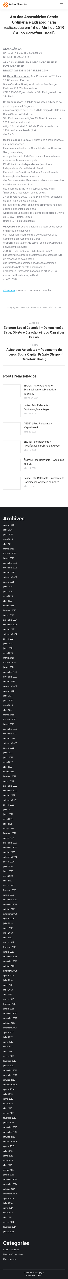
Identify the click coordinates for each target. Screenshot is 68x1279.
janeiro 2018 (8, 1009)
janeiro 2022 (8, 781)
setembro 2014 (10, 1194)
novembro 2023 (10, 677)
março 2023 (8, 715)
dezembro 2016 (10, 1070)
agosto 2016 (8, 1089)
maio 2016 (8, 1103)
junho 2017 (8, 1042)
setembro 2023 (10, 686)
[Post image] (12, 390)
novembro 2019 (10, 904)
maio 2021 (8, 819)
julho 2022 (7, 752)
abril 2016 (7, 1108)
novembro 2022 (10, 734)
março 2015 (8, 1170)
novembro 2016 (10, 1075)
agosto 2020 (8, 862)
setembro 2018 (10, 971)
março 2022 (8, 771)
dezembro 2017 (10, 1013)
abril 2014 (7, 1217)
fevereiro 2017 (9, 1061)
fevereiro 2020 (9, 890)
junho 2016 (8, 1099)
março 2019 (8, 942)
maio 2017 (8, 1047)
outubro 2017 (9, 1023)
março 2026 (8, 549)
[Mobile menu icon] (62, 5)
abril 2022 (7, 767)
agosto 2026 (8, 525)
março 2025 (8, 605)
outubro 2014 (9, 1189)
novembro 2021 (10, 790)
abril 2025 (7, 601)
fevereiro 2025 (9, 610)
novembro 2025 (10, 568)
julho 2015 (7, 1151)
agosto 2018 (8, 975)
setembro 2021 (10, 800)
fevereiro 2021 (9, 833)
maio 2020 (8, 876)
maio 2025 (8, 596)
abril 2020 (7, 881)
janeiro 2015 (8, 1175)
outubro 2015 (9, 1137)
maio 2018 (8, 990)
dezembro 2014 (10, 1179)
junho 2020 (8, 871)
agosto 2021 (8, 805)
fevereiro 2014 (9, 1227)
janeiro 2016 (8, 1122)
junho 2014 (8, 1208)
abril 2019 (7, 937)
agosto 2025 (8, 582)
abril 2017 (7, 1051)
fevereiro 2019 (9, 947)
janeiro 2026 (8, 558)
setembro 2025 (10, 577)
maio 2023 (8, 705)
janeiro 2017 (8, 1065)
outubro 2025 (9, 572)
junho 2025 (8, 591)
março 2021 (8, 828)
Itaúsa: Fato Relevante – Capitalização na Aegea (37, 407)
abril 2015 (7, 1165)
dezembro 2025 (10, 563)
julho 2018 (7, 980)
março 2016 (8, 1113)
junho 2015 (8, 1156)
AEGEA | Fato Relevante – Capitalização (38, 425)
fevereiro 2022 (9, 776)
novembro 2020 (10, 847)
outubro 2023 (9, 681)
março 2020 (8, 885)
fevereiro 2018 (9, 1004)
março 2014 (8, 1222)
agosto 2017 (8, 1032)
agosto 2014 (8, 1198)
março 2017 (8, 1056)
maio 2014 (8, 1213)
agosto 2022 (8, 748)
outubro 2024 (9, 629)
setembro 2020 (10, 857)
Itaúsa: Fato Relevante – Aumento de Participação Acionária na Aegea (44, 480)
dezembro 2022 (10, 729)
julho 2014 (7, 1203)
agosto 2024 (8, 639)
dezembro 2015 (10, 1127)
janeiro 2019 (8, 952)
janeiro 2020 (8, 895)
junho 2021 (8, 814)
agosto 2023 (8, 691)
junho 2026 (8, 534)
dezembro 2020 (10, 843)
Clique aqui (9, 290)
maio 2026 (8, 539)
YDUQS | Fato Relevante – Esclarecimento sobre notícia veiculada (40, 389)
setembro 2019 (10, 914)
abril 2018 (7, 994)
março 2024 (8, 658)
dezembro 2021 (10, 786)
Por (42, 307)
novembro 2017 (10, 1018)
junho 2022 (8, 757)
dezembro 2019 (10, 900)
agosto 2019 (8, 918)
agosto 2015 (8, 1146)
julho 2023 (7, 696)
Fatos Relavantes (11, 1249)
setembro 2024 (10, 634)
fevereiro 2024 (9, 662)
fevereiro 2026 (9, 553)
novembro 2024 (10, 624)
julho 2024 (7, 643)
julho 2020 (7, 866)
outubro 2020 (9, 852)
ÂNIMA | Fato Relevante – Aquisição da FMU (44, 462)
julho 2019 (7, 923)
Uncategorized (9, 1259)
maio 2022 (8, 762)
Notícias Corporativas (26, 307)
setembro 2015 (10, 1141)
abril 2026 (7, 544)
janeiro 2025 (8, 615)
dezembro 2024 (10, 620)
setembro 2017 (10, 1028)
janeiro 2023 (8, 724)
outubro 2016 (9, 1080)
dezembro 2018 (10, 956)
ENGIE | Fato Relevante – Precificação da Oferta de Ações (42, 443)
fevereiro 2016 (9, 1118)
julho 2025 (7, 587)
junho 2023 (8, 700)
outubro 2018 (9, 966)
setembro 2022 (10, 743)
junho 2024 (8, 648)
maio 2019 (8, 933)
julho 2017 (7, 1037)
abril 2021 (7, 824)
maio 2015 (8, 1160)
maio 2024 (8, 653)
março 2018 (8, 999)
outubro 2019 (9, 909)
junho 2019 (8, 928)
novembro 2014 (10, 1184)
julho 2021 (7, 809)
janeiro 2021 (8, 838)
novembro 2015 (10, 1132)
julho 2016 (7, 1094)
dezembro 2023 (10, 672)
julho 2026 (7, 530)
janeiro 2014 (8, 1231)
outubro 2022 (9, 738)
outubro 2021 (9, 795)
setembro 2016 (10, 1084)
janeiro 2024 (8, 667)
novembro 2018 (10, 961)
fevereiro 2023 (9, 719)
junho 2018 (8, 985)
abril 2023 (7, 710)
